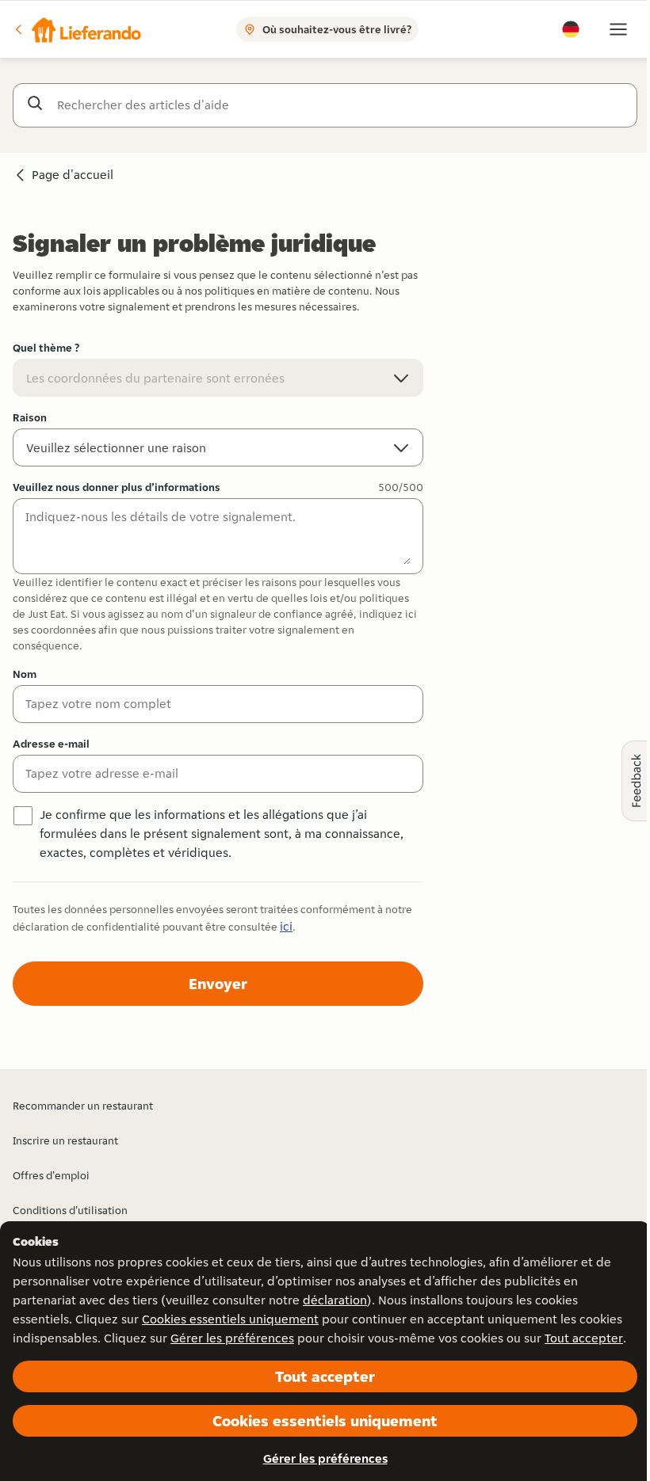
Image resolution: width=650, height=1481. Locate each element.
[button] (77, 29)
